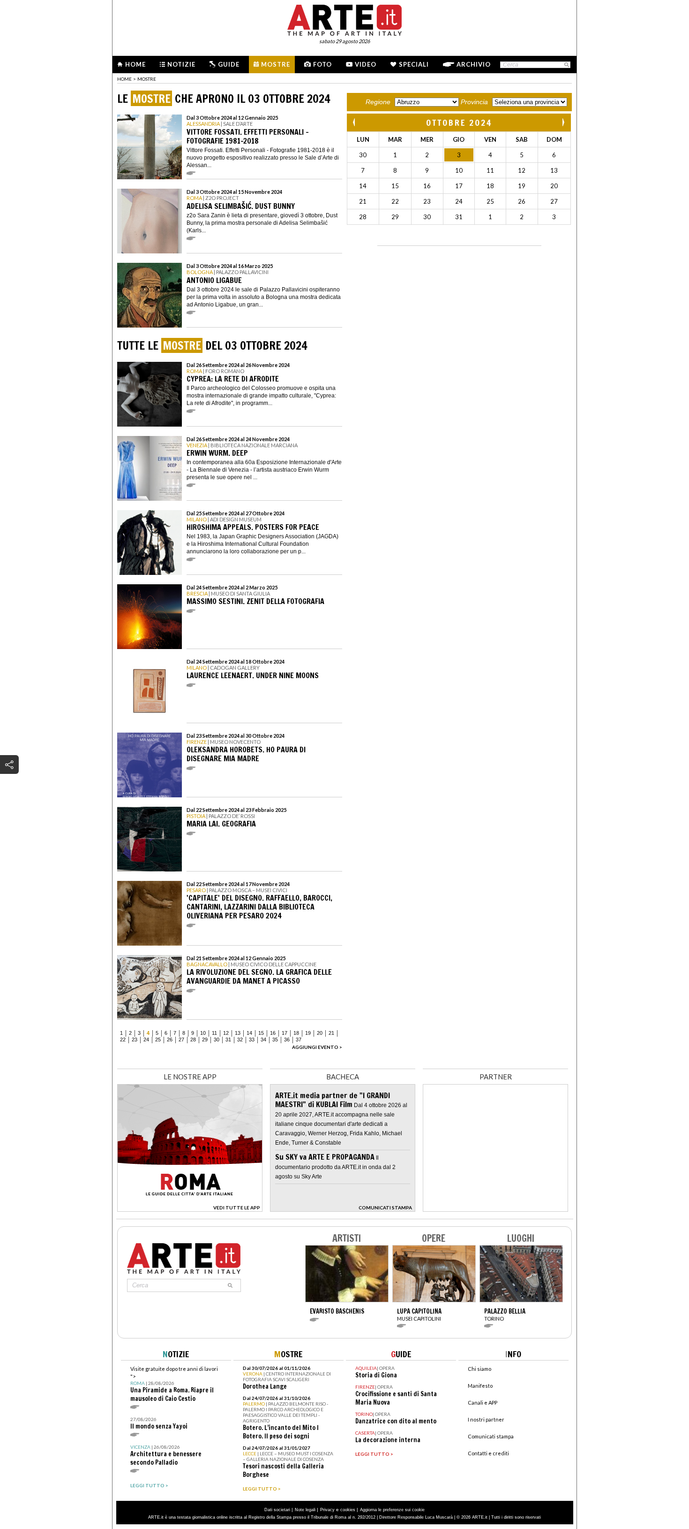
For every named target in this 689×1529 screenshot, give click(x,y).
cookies (347, 1509)
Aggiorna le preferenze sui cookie (392, 1509)
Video (365, 64)
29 (205, 1039)
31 (228, 1039)
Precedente (354, 122)
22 (123, 1039)
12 (226, 1033)
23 (134, 1039)
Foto (322, 64)
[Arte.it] (344, 19)
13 (237, 1033)
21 (331, 1033)
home (124, 79)
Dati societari (277, 1509)
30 (216, 1039)
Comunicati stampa (491, 1436)
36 (287, 1039)
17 (284, 1033)
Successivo (563, 122)
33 (252, 1039)
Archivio (474, 64)
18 (296, 1033)
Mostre (275, 64)
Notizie (181, 64)
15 (261, 1033)
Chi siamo (479, 1369)
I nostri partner (486, 1419)
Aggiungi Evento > (317, 1047)
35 (275, 1039)
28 (193, 1039)
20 (319, 1033)
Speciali (414, 64)
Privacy (327, 1509)
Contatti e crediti (488, 1453)
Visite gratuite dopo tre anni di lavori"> (174, 1384)
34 (263, 1039)
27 (181, 1039)
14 (249, 1033)
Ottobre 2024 (459, 122)
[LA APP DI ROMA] (190, 1209)
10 (203, 1033)
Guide (229, 64)
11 (214, 1033)
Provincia (474, 102)
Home (135, 64)
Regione (378, 102)
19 (308, 1033)
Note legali (305, 1509)
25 (158, 1039)
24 (146, 1039)
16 (273, 1033)
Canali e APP (482, 1402)
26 (169, 1039)
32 (240, 1039)
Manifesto (480, 1386)
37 (298, 1039)
